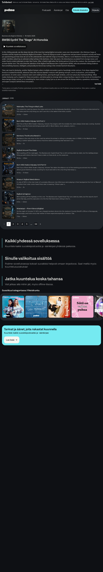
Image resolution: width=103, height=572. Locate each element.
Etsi (67, 10)
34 (36, 224)
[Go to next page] (40, 224)
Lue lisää (91, 2)
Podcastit (46, 10)
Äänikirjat (58, 10)
